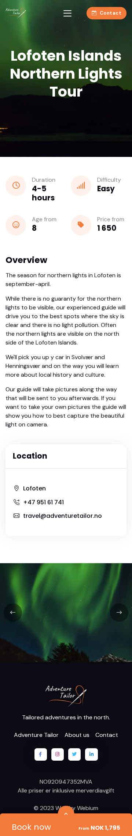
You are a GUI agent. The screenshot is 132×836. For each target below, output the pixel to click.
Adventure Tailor (36, 735)
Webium (87, 808)
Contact (111, 13)
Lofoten (34, 488)
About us (77, 735)
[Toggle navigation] (67, 13)
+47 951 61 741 (43, 502)
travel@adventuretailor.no (62, 516)
